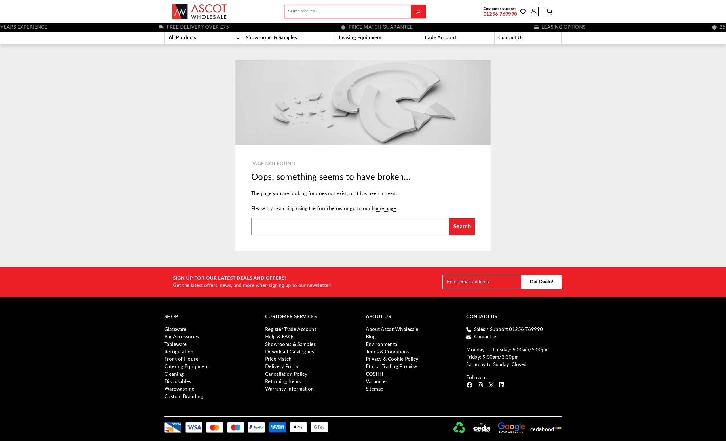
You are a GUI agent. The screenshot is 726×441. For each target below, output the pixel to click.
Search (462, 226)
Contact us (485, 336)
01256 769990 (500, 14)
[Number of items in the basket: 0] (549, 11)
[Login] (534, 11)
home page (384, 208)
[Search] (418, 11)
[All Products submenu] (238, 38)
